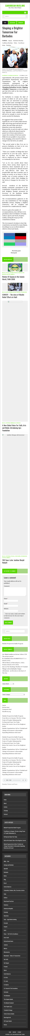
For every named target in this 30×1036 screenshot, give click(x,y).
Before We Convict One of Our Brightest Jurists (15, 840)
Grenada (6, 923)
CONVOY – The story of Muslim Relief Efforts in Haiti (13, 296)
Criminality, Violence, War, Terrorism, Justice (14, 890)
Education (6, 916)
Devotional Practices (9, 901)
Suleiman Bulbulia (13, 75)
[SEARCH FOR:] (15, 16)
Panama (6, 966)
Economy (6, 912)
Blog (3, 272)
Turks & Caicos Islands (9, 1014)
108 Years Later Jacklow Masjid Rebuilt (13, 561)
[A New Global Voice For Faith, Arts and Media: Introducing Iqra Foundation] (15, 420)
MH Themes (22, 1034)
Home (5, 800)
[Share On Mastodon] (20, 244)
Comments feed (6, 709)
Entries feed (5, 707)
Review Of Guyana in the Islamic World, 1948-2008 (13, 278)
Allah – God (6, 861)
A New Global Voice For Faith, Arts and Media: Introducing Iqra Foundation (14, 428)
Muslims (8, 45)
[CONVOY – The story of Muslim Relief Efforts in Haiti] (15, 290)
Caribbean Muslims (7, 43)
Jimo (3, 667)
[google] (16, 1)
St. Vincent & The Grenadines (11, 988)
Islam (3, 45)
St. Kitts (6, 977)
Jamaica (6, 945)
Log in (4, 705)
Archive (5, 807)
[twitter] (13, 1)
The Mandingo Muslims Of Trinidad (17, 667)
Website (6, 609)
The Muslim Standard (9, 1003)
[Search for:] (15, 631)
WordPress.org (6, 711)
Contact (6, 814)
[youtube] (19, 1)
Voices (5, 1025)
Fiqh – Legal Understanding (10, 919)
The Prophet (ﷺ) (8, 1006)
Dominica (6, 905)
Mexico (5, 948)
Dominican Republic (8, 908)
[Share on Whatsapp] (9, 244)
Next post (14, 253)
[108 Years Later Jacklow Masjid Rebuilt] (15, 554)
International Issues (16, 272)
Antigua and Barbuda (9, 865)
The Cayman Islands (8, 999)
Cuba (5, 894)
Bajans (10, 40)
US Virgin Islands (8, 1021)
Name (5, 598)
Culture (7, 422)
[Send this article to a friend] (9, 240)
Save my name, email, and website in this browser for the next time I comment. (14, 616)
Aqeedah (6, 868)
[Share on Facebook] (9, 234)
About (5, 803)
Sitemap (6, 810)
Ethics (15, 43)
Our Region (12, 22)
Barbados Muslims (18, 40)
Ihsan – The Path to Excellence (11, 934)
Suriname (6, 992)
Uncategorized (7, 1017)
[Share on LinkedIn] (9, 237)
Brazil (5, 883)
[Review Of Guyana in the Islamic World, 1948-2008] (15, 270)
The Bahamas (7, 995)
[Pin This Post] (20, 237)
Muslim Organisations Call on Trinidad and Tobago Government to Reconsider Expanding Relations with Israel (14, 730)
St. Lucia (6, 981)
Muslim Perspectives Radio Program (12, 643)
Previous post (16, 251)
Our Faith (17, 556)
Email (5, 604)
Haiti (6, 292)
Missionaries (7, 952)
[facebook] (10, 1)
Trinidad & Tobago (15, 422)
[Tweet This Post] (20, 234)
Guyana (7, 272)
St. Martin (6, 985)
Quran (5, 970)
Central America (7, 887)
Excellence (21, 43)
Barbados (6, 872)
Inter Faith (6, 937)
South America (10, 274)
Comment (7, 586)
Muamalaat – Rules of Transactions (12, 956)
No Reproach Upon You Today (11, 722)
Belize (5, 876)
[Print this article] (20, 240)
